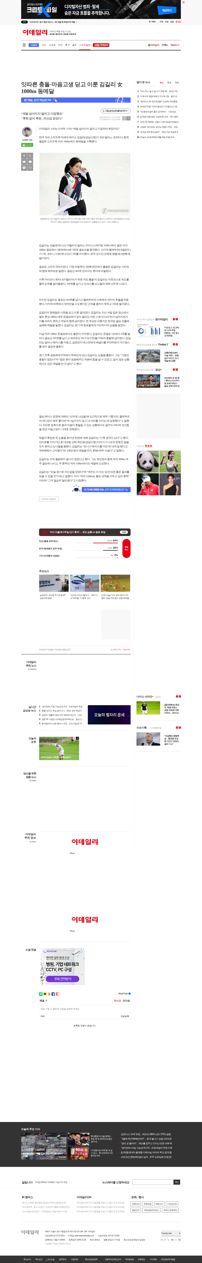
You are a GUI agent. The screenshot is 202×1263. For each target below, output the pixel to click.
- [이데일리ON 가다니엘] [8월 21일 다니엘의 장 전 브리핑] (100, 1211)
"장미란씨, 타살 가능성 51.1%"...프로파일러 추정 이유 (145, 1148)
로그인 (178, 22)
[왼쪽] (74, 738)
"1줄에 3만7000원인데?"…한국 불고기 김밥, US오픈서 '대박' (149, 1139)
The (175, 45)
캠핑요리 (136, 1210)
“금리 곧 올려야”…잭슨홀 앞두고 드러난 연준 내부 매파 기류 (149, 1143)
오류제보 (141, 1259)
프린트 (30, 162)
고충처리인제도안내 (113, 1259)
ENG (154, 22)
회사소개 (27, 1259)
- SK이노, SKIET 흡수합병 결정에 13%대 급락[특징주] (43, 1203)
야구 (60, 45)
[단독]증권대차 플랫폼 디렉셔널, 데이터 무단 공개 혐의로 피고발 (151, 1152)
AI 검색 (34, 45)
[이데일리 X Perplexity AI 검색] (76, 100)
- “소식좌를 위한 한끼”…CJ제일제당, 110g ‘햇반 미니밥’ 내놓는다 (46, 1211)
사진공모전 (172, 1204)
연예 (177, 82)
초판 (172, 22)
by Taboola (32, 669)
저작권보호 (129, 1259)
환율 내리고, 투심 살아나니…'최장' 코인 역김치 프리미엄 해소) (66, 710)
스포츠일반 (84, 45)
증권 (169, 82)
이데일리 (49, 32)
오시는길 (50, 1259)
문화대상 (136, 1204)
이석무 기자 (27, 140)
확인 (177, 1182)
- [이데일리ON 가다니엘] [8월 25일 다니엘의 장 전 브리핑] (100, 1203)
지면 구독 (126, 650)
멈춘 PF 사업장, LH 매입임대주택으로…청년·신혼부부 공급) (66, 719)
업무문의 (62, 1259)
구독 (161, 22)
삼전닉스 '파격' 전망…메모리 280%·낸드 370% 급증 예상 (147, 1134)
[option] (77, 22)
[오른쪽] (77, 738)
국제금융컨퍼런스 (151, 1210)
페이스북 (24, 156)
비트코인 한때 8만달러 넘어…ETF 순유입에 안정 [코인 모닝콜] (150, 1157)
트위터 (30, 156)
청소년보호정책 (91, 1259)
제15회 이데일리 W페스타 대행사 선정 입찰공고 (55, 1182)
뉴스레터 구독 (116, 650)
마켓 (165, 45)
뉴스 (162, 82)
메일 (24, 162)
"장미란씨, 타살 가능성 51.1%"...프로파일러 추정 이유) (63, 706)
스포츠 (52, 45)
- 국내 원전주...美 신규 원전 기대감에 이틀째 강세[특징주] (45, 1207)
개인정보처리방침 (168, 1259)
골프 (74, 45)
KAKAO (24, 168)
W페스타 (159, 1204)
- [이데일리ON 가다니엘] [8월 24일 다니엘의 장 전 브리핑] (100, 1207)
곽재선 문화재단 (170, 1210)
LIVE (24, 22)
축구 (67, 45)
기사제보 (153, 1259)
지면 (166, 22)
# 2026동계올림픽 (48, 499)
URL (30, 168)
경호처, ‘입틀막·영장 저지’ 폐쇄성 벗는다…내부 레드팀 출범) (66, 715)
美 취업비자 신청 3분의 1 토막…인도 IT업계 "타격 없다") (64, 723)
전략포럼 (147, 1204)
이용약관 (74, 1259)
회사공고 (38, 1259)
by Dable (32, 781)
